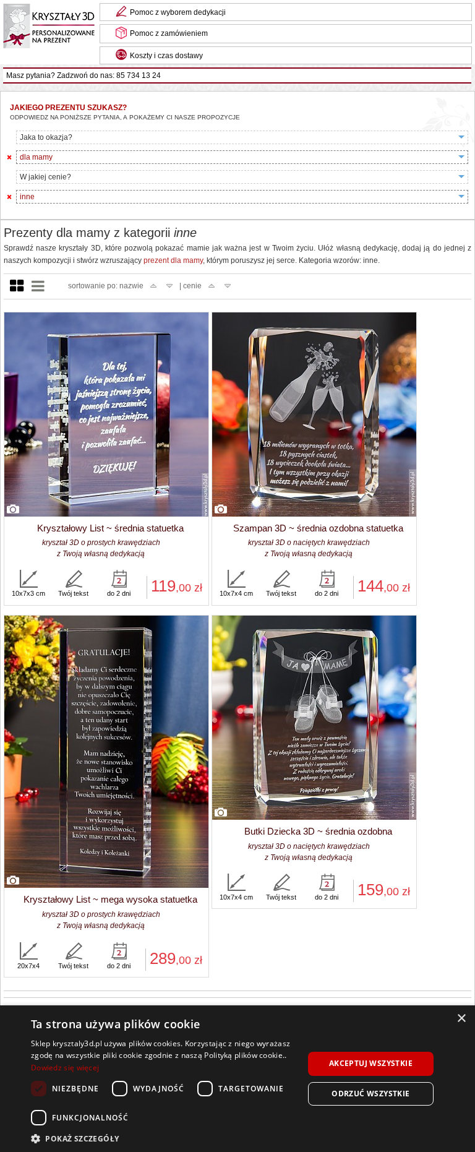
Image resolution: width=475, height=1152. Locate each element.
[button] (163, 1137)
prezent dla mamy (173, 260)
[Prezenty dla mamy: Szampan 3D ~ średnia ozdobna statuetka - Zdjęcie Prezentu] (314, 415)
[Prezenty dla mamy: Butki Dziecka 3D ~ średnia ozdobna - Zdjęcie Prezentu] (314, 718)
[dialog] (237, 1078)
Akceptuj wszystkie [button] (371, 1063)
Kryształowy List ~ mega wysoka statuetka (110, 899)
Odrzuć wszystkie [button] (370, 1093)
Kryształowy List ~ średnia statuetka (110, 528)
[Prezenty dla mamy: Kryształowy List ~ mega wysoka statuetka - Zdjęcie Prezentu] (106, 752)
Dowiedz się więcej (65, 1067)
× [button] (461, 1018)
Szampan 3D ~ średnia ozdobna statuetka (318, 528)
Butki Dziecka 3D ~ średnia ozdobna (318, 831)
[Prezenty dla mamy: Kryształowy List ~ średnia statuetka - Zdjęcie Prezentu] (106, 415)
